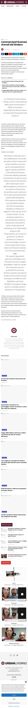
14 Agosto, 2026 (5, 410)
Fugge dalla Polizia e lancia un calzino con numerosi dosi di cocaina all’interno (13, 434)
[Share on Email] (25, 54)
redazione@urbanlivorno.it (14, 671)
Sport (17, 6)
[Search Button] (26, 2)
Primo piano (10, 6)
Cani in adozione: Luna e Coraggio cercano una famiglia (17, 541)
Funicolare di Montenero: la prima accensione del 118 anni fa (17, 555)
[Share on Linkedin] (14, 54)
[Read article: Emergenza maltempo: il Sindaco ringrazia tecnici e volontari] (4, 530)
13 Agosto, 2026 (5, 492)
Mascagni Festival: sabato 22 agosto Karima (16, 535)
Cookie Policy (10, 706)
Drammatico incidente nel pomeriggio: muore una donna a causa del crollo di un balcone (14, 86)
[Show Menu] (1, 2)
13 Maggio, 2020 (16, 49)
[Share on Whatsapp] (21, 54)
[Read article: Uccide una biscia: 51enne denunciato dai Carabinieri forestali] (14, 504)
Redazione (7, 49)
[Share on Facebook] (2, 54)
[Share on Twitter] (6, 54)
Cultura (24, 6)
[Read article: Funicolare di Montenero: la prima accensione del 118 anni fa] (4, 556)
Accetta (14, 695)
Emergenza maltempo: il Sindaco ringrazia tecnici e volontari (17, 529)
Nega (14, 699)
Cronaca (6, 39)
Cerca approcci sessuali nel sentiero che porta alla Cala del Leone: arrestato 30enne (14, 462)
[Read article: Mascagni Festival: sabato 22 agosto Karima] (4, 536)
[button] (26, 682)
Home (2, 6)
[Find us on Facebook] (11, 655)
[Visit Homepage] (14, 2)
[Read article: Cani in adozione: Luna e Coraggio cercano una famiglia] (4, 542)
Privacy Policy (16, 706)
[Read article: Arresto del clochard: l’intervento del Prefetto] (14, 368)
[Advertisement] (14, 22)
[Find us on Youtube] (17, 655)
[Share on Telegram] (17, 54)
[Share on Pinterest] (10, 54)
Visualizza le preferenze (14, 703)
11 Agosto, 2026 (5, 518)
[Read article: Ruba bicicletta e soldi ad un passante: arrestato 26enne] (14, 478)
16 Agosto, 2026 (5, 382)
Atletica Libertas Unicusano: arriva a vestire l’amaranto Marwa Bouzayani (17, 548)
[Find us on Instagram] (14, 655)
